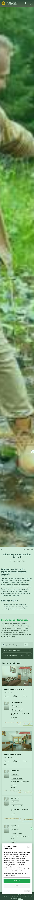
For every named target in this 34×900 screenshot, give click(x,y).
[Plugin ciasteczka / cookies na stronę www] (28, 846)
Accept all (17, 880)
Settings (27, 891)
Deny (17, 885)
